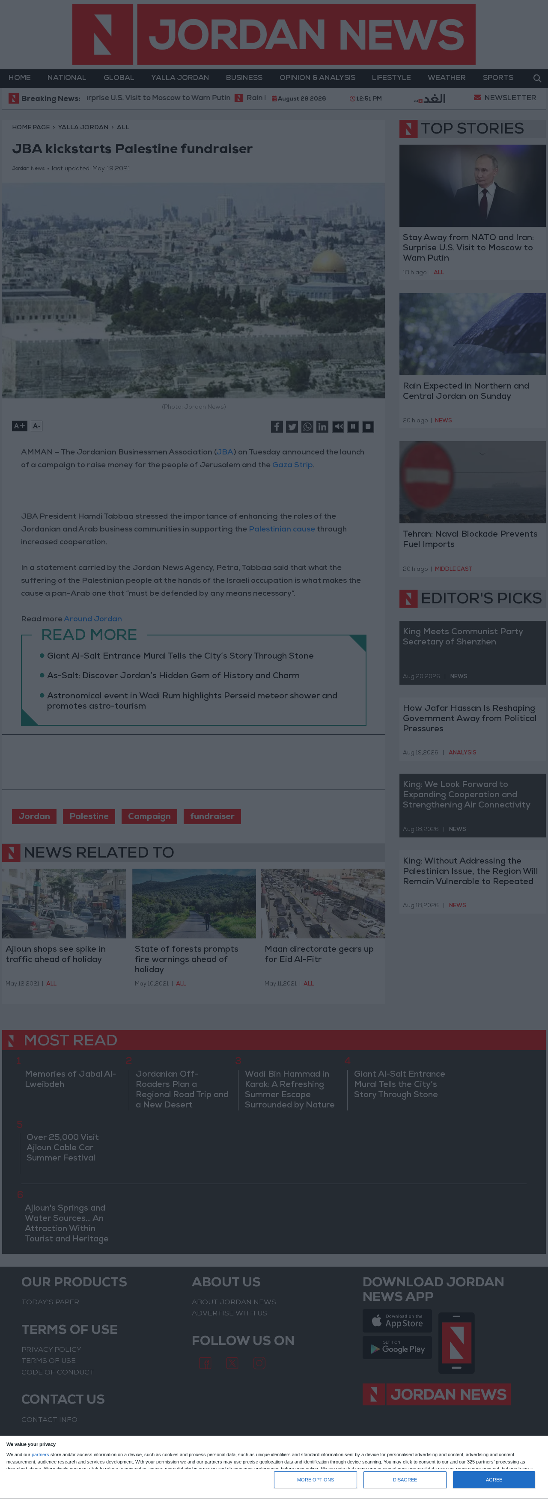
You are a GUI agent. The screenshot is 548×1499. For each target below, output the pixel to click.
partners (40, 1454)
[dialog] (274, 1467)
